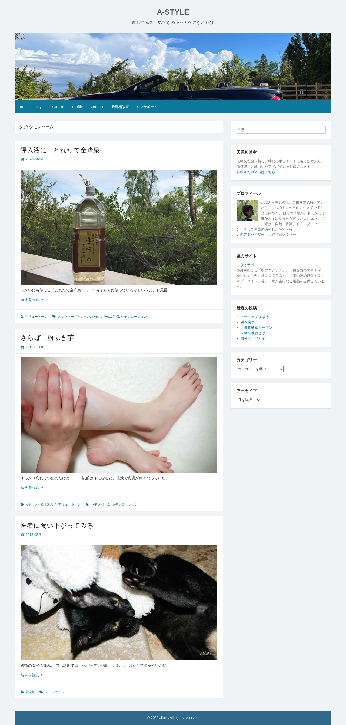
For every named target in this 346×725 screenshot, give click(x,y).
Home (23, 106)
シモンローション (134, 316)
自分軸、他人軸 (253, 338)
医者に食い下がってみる (57, 525)
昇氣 (116, 316)
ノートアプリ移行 (255, 316)
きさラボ (247, 264)
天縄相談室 (120, 106)
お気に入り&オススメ (40, 504)
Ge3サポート (147, 106)
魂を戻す (248, 322)
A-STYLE (173, 12)
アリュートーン (36, 316)
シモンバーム (101, 316)
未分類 (30, 692)
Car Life (58, 106)
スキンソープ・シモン (74, 316)
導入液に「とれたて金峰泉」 (63, 149)
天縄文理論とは (253, 332)
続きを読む (34, 299)
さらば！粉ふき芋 (47, 337)
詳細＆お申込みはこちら (256, 171)
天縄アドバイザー (251, 234)
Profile (77, 106)
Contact (97, 106)
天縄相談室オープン (256, 327)
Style (40, 106)
